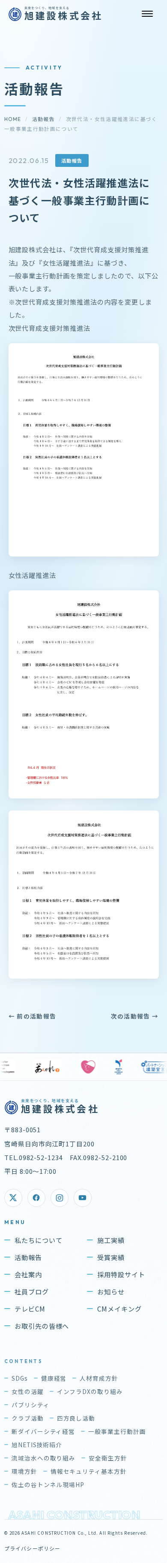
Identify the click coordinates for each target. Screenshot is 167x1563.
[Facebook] (36, 1198)
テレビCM (30, 1308)
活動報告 (43, 119)
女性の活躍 (28, 1391)
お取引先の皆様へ (42, 1325)
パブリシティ (31, 1404)
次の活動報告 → (135, 1016)
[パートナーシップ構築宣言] (119, 1066)
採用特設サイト (121, 1274)
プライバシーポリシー (32, 1548)
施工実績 (111, 1240)
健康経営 (54, 1378)
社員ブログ (32, 1291)
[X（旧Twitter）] (13, 1198)
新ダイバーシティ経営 (43, 1431)
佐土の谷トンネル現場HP (48, 1484)
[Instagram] (60, 1198)
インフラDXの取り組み (90, 1391)
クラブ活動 (28, 1418)
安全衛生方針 (108, 1458)
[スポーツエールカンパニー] (80, 1066)
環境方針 (24, 1471)
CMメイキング (119, 1308)
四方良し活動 (76, 1418)
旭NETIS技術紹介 (37, 1444)
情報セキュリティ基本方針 (89, 1471)
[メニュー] (147, 14)
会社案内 (28, 1274)
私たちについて (39, 1240)
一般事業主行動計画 (117, 1431)
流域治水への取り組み (44, 1458)
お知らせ (111, 1291)
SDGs (20, 1378)
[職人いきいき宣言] (50, 1066)
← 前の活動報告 (33, 1016)
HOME (12, 119)
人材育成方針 (99, 1378)
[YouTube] (83, 1198)
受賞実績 (111, 1257)
